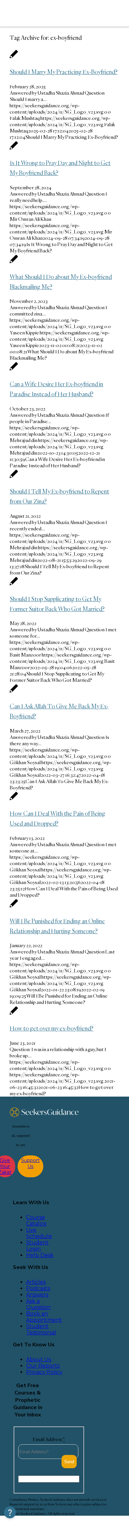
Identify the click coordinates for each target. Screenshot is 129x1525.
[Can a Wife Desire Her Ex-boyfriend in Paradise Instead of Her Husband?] (14, 370)
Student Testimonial (41, 1329)
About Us (38, 1359)
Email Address (49, 1439)
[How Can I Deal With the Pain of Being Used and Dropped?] (14, 799)
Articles (36, 1282)
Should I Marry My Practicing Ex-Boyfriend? (63, 71)
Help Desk (40, 1255)
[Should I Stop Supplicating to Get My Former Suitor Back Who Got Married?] (14, 585)
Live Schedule (39, 1233)
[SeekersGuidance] (53, 13)
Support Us (30, 1163)
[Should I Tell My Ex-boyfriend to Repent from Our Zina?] (14, 477)
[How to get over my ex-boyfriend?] (14, 1014)
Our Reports (43, 1366)
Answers (37, 1295)
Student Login (37, 1245)
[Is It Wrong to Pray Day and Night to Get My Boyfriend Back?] (14, 149)
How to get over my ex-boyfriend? (51, 1028)
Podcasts (38, 1288)
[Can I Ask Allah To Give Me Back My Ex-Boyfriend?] (14, 692)
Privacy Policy (44, 1372)
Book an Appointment (44, 1316)
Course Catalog (36, 1220)
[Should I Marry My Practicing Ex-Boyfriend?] (14, 57)
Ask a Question (38, 1304)
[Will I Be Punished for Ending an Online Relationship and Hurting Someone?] (14, 907)
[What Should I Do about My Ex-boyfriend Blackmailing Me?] (14, 262)
